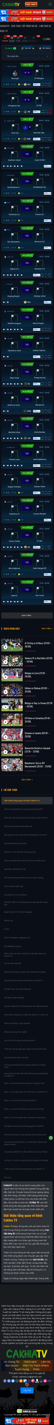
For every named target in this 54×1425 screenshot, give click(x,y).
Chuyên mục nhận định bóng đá (17, 989)
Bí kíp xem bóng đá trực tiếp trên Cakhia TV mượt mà (26, 1015)
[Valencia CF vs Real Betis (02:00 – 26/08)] (12, 660)
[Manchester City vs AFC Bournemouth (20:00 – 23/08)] (12, 764)
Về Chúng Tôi (11, 1361)
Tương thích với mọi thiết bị (15, 895)
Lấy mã (27, 1390)
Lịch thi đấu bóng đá (12, 963)
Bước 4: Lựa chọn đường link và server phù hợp (23, 1109)
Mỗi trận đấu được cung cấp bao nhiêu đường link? (25, 1135)
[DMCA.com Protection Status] (27, 1411)
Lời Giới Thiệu (10, 789)
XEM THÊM (46, 629)
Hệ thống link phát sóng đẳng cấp (18, 826)
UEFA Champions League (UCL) (17, 938)
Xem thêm (26, 615)
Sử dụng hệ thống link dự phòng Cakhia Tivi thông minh (25, 1066)
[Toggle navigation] (50, 4)
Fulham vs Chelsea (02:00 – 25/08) (37, 690)
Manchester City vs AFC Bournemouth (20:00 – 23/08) (38, 764)
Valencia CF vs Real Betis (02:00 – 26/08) (38, 660)
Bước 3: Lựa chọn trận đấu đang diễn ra (20, 1100)
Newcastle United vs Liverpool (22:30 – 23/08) (37, 749)
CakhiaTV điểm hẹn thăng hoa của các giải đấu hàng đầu (25, 903)
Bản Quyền (11, 1365)
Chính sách (30, 1361)
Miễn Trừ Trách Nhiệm (36, 1365)
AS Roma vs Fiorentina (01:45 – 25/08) (38, 720)
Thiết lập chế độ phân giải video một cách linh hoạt (25, 1049)
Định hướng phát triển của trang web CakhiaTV (23, 809)
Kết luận (7, 1177)
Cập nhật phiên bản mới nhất (16, 1058)
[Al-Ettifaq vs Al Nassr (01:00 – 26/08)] (12, 644)
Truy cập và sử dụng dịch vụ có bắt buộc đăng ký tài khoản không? (25, 1143)
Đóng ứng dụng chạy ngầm (15, 1032)
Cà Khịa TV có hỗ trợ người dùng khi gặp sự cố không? (26, 1160)
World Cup (8, 920)
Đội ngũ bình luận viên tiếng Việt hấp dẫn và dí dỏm (25, 835)
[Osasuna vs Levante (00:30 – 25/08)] (12, 734)
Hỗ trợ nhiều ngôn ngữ (13, 886)
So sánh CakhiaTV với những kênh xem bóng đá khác (26, 1006)
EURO (7, 929)
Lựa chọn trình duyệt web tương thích (20, 1040)
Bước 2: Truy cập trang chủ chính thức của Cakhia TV (26, 1092)
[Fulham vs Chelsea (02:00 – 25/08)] (12, 689)
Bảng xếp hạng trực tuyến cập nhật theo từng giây (25, 972)
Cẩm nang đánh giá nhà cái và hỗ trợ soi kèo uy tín (24, 861)
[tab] (5, 39)
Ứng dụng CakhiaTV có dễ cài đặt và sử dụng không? (25, 1152)
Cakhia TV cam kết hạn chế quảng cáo (20, 852)
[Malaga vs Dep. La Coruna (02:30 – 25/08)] (12, 704)
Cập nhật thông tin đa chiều (15, 843)
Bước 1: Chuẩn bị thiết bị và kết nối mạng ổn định (24, 1083)
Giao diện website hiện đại (15, 869)
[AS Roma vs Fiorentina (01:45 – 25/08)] (12, 719)
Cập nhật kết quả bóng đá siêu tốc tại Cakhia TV (23, 980)
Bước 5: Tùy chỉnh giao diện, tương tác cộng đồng (24, 1117)
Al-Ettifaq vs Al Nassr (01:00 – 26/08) (38, 644)
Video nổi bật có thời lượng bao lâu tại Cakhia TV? (24, 1169)
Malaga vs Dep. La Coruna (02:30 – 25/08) (38, 704)
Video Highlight (12, 628)
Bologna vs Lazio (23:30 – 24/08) (36, 674)
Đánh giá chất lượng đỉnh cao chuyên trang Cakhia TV (26, 818)
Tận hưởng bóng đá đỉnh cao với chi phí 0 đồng (23, 878)
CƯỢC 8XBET (31, 4)
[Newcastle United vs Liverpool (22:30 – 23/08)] (12, 749)
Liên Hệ (45, 1361)
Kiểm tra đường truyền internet (17, 1023)
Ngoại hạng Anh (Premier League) (18, 912)
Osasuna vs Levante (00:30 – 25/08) (37, 734)
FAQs (36, 1369)
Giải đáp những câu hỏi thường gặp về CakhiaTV (24, 1126)
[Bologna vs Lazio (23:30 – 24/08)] (12, 674)
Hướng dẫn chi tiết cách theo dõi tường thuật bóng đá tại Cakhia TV (26, 1074)
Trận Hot (29, 48)
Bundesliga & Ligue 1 (13, 946)
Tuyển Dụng (22, 1369)
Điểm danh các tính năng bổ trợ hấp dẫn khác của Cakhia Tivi (25, 954)
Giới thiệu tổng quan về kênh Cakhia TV (22, 801)
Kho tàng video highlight (14, 998)
